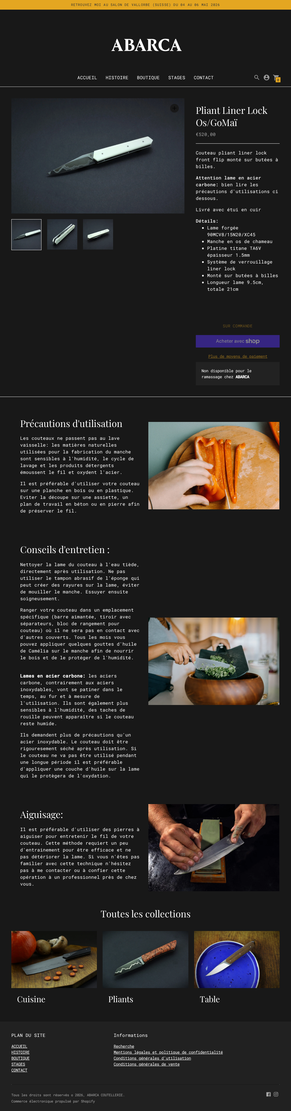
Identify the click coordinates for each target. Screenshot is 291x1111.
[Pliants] (145, 959)
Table (210, 998)
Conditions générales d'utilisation (152, 1058)
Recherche (124, 1046)
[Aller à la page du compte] (266, 77)
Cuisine (31, 998)
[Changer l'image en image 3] (98, 234)
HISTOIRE (117, 77)
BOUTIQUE (148, 77)
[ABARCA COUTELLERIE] (145, 44)
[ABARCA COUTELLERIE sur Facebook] (268, 1094)
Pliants (120, 998)
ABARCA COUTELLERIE (105, 1095)
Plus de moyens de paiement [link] (237, 356)
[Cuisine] (54, 959)
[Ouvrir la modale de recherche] (256, 77)
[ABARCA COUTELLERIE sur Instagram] (276, 1094)
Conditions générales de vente (147, 1064)
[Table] (237, 959)
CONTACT (204, 77)
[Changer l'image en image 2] (62, 234)
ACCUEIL (87, 77)
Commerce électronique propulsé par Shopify (53, 1101)
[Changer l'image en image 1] (26, 234)
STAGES (176, 77)
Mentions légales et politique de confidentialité (168, 1052)
